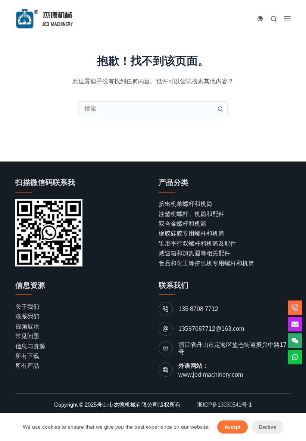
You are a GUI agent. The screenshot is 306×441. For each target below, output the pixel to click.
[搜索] (274, 19)
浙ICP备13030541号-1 (224, 404)
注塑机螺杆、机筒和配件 (191, 214)
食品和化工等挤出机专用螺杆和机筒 (206, 263)
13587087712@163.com (211, 329)
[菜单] (287, 18)
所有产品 (27, 366)
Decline (267, 427)
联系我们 (27, 316)
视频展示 (27, 326)
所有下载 (27, 356)
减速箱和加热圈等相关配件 (194, 253)
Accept (232, 427)
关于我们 (27, 306)
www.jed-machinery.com (210, 374)
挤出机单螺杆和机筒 (185, 204)
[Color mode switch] (260, 18)
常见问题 (27, 336)
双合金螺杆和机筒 (182, 223)
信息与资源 (30, 346)
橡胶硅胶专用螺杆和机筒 (191, 233)
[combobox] (146, 108)
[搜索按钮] (220, 109)
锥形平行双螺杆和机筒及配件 (197, 243)
